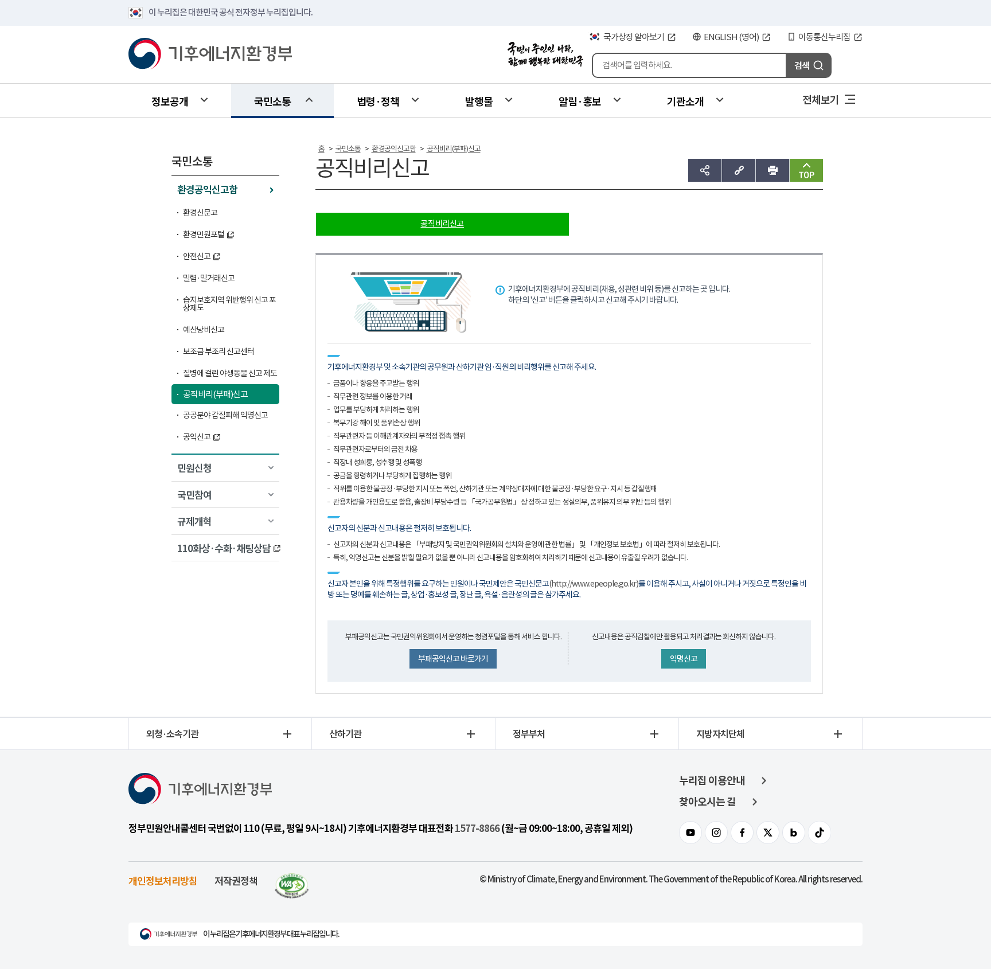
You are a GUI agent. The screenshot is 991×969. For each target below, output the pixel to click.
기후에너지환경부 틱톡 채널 (819, 832)
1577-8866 (477, 828)
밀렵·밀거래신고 (209, 278)
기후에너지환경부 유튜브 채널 (690, 832)
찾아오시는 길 (707, 801)
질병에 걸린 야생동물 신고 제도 (230, 373)
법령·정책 (378, 100)
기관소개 (685, 100)
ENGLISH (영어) (731, 37)
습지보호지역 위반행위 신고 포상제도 (229, 304)
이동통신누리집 (824, 37)
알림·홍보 (580, 100)
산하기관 (345, 733)
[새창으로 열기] (292, 880)
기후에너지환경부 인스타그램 (716, 832)
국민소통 (272, 100)
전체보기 (820, 99)
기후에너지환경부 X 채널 (767, 832)
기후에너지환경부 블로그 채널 (793, 832)
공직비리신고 (442, 223)
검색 (801, 65)
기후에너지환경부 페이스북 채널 (742, 832)
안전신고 (196, 256)
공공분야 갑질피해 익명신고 (225, 415)
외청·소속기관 (172, 733)
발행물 (479, 100)
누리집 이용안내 (712, 780)
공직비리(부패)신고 (215, 394)
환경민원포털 (203, 234)
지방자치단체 (720, 733)
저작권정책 (235, 880)
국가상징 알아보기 (633, 37)
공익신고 (196, 437)
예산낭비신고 (203, 330)
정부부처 (529, 733)
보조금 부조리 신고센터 (218, 351)
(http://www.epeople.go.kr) (593, 584)
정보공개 (169, 100)
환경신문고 (200, 213)
